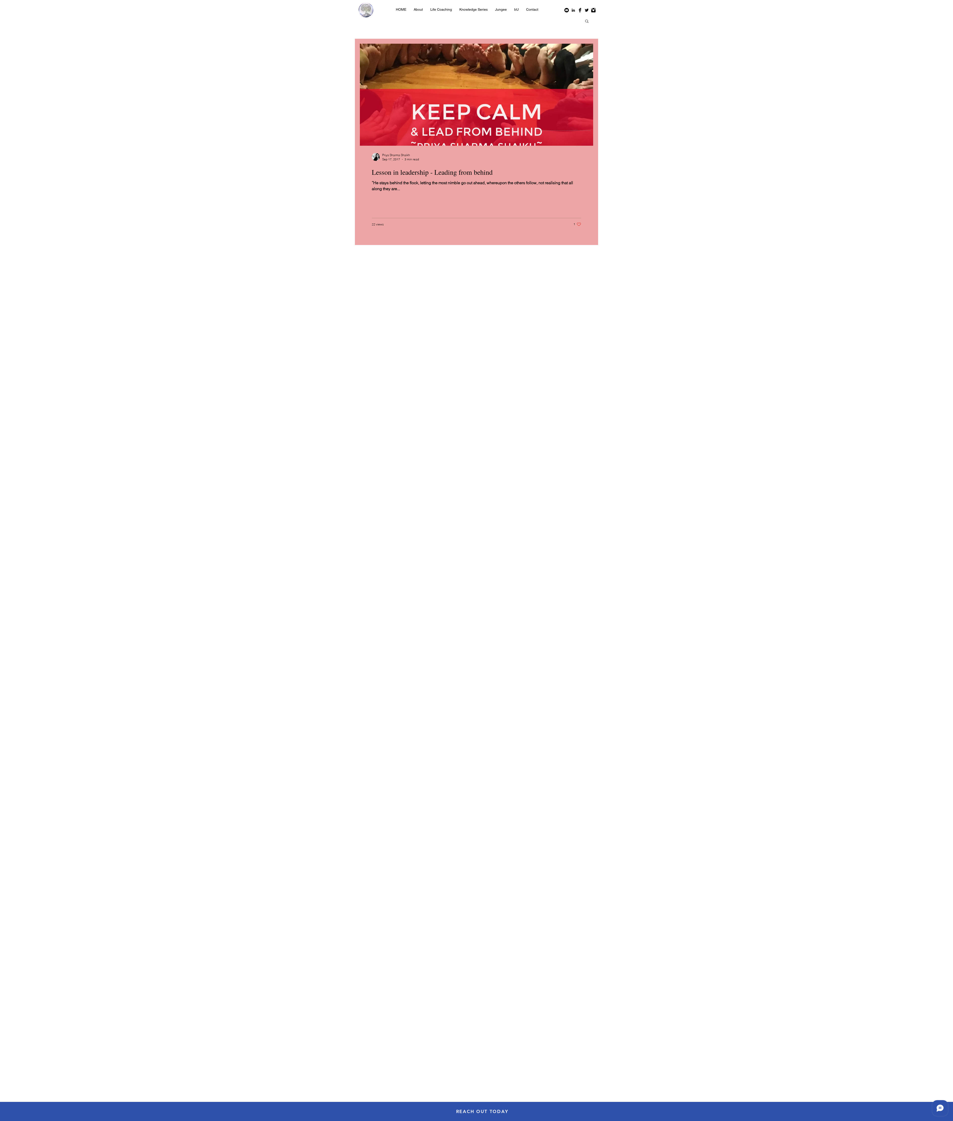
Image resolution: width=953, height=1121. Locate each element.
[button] (441, 9)
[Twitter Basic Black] (586, 10)
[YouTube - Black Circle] (566, 10)
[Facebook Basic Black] (580, 10)
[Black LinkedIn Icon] (573, 10)
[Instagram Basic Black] (593, 10)
